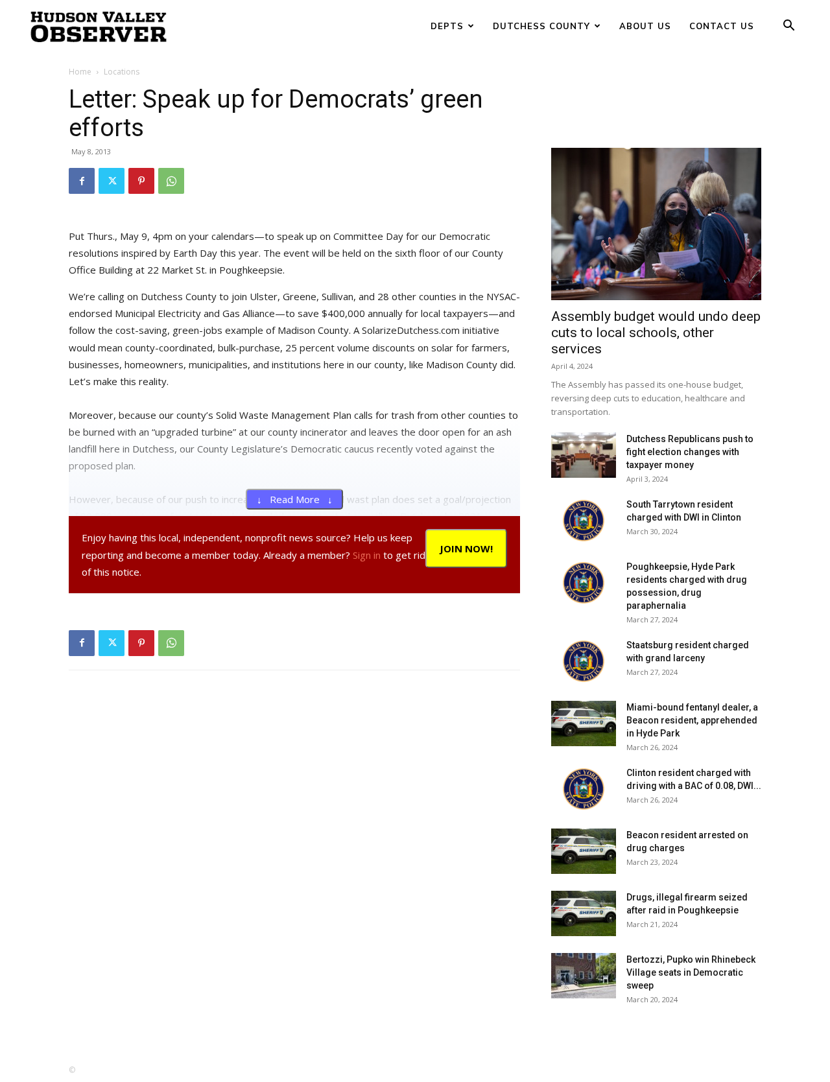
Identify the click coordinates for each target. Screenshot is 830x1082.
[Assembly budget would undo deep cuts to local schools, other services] (656, 224)
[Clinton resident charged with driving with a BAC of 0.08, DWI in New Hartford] (583, 789)
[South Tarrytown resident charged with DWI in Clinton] (583, 520)
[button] (788, 27)
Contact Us (721, 26)
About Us (645, 26)
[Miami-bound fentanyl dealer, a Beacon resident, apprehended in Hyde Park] (583, 723)
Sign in (367, 554)
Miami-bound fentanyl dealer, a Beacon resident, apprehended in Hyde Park (692, 720)
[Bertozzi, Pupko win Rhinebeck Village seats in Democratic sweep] (583, 975)
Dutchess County (541, 26)
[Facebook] (82, 181)
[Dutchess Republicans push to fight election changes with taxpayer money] (583, 455)
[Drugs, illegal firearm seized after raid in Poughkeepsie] (583, 913)
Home (80, 71)
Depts (447, 26)
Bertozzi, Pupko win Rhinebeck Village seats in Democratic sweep (690, 972)
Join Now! (466, 548)
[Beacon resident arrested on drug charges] (583, 851)
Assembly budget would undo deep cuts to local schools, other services (656, 333)
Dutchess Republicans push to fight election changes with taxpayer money (689, 452)
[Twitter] (111, 181)
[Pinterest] (141, 181)
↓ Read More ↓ (295, 499)
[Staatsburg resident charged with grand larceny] (583, 661)
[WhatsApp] (171, 181)
